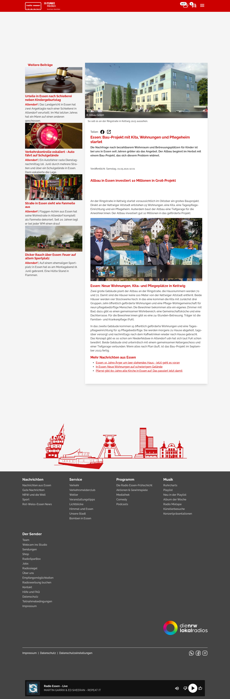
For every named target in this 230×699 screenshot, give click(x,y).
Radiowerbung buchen (36, 582)
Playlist (168, 490)
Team (25, 540)
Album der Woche (174, 499)
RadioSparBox (31, 558)
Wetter (73, 494)
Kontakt (27, 587)
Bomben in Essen (80, 518)
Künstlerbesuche (174, 509)
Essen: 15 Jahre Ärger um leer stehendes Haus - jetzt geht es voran (138, 362)
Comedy (121, 499)
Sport (25, 499)
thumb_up (200, 688)
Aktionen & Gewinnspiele (132, 490)
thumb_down (185, 688)
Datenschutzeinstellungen (75, 653)
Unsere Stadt (77, 513)
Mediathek (123, 494)
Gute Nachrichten (33, 490)
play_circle (192, 688)
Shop (25, 554)
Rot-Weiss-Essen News (37, 504)
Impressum (29, 606)
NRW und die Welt (34, 494)
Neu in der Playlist (174, 494)
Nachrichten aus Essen (36, 485)
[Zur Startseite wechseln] (33, 6)
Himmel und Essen (81, 509)
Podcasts (122, 504)
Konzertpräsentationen (177, 513)
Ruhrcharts (170, 485)
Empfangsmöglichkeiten (37, 577)
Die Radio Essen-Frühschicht (134, 485)
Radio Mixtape (172, 504)
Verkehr (74, 485)
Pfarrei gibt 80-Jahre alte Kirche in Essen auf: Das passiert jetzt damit (139, 370)
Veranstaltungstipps (82, 499)
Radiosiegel (29, 568)
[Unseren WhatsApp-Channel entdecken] (191, 653)
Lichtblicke (76, 504)
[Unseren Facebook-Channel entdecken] (198, 653)
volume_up (177, 688)
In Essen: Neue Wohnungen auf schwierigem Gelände (129, 366)
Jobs (25, 563)
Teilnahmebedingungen (37, 601)
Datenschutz (30, 596)
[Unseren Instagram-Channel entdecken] (205, 653)
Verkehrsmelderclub (82, 490)
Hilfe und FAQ (31, 592)
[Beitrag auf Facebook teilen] (102, 132)
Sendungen (29, 549)
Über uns (28, 573)
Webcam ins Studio (34, 544)
